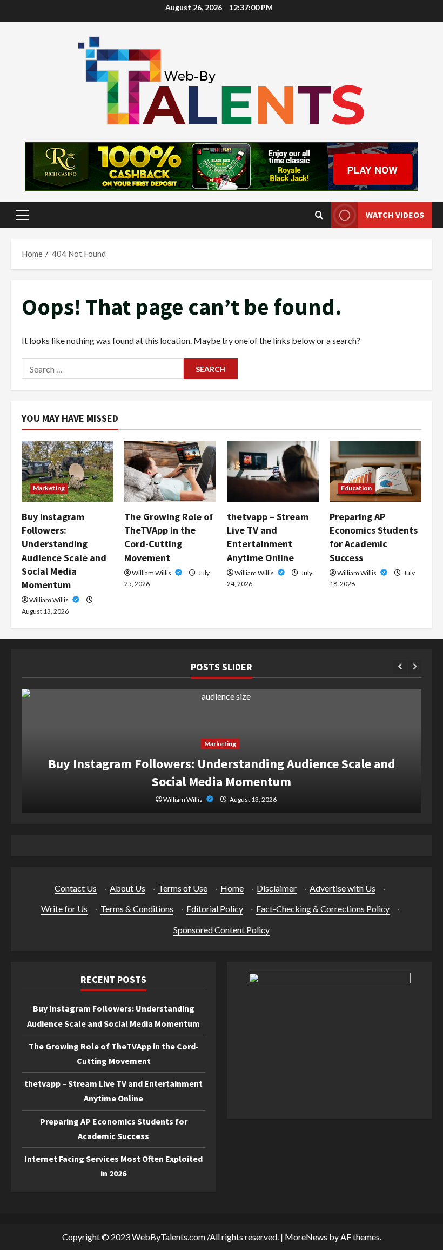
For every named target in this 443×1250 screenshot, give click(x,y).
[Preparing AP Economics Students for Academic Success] (375, 471)
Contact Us (76, 888)
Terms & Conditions (136, 908)
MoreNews (306, 1237)
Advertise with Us (342, 888)
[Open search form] (319, 214)
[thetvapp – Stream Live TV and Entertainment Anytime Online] (273, 471)
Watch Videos (395, 214)
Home (232, 888)
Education (356, 488)
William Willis (49, 600)
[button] (22, 215)
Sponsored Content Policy (221, 930)
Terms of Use (182, 888)
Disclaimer (277, 888)
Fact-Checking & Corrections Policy (323, 908)
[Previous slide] (400, 667)
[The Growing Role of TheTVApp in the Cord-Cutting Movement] (170, 471)
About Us (127, 888)
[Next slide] (414, 667)
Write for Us (64, 908)
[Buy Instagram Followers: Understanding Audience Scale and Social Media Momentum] (67, 471)
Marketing (49, 488)
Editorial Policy (214, 908)
